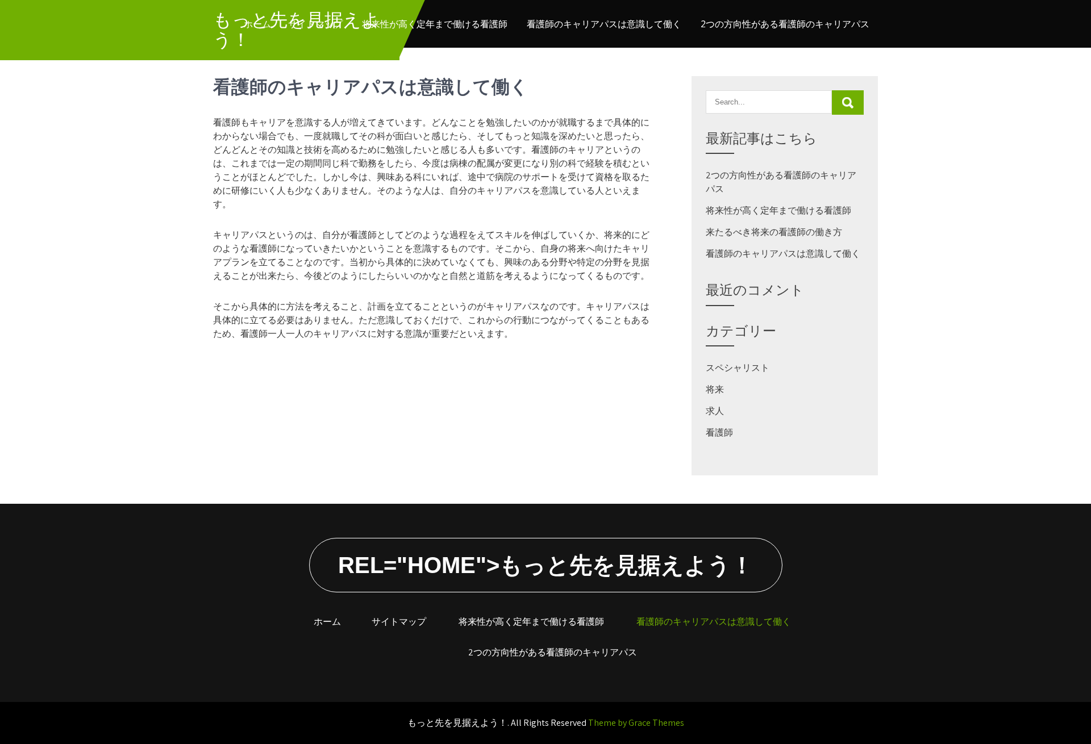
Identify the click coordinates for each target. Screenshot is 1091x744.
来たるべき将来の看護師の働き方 (774, 232)
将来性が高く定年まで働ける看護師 (434, 24)
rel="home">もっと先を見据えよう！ (545, 565)
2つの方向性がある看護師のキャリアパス (785, 24)
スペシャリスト (737, 368)
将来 (715, 389)
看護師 (719, 432)
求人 (715, 411)
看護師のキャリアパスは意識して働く (604, 24)
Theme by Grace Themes (636, 723)
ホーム (257, 24)
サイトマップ (315, 24)
